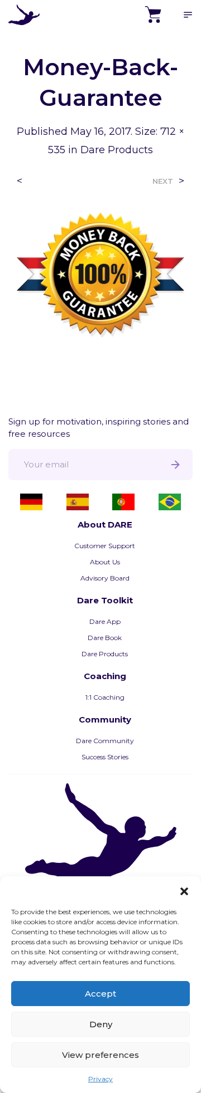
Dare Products (116, 150)
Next (162, 181)
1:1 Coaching (105, 697)
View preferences (100, 1055)
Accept (100, 993)
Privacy (100, 1079)
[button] (184, 890)
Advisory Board (105, 578)
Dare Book (105, 637)
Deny (100, 1024)
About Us (105, 562)
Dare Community (105, 740)
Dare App (105, 621)
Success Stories (105, 757)
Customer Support (104, 545)
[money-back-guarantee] (100, 274)
